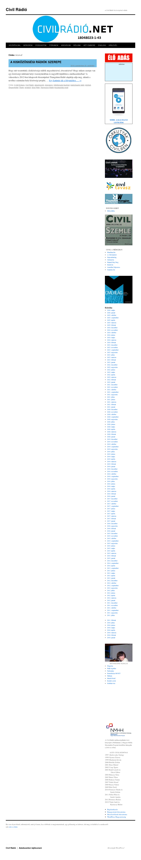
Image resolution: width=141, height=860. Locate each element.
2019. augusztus (112, 449)
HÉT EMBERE (89, 45)
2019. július (111, 451)
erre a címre (13, 827)
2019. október (111, 444)
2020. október (111, 414)
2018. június (111, 484)
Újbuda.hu (110, 260)
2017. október (111, 503)
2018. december (112, 469)
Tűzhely (109, 676)
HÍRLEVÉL (113, 45)
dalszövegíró (39, 85)
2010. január (111, 637)
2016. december (112, 523)
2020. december (112, 409)
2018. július (111, 481)
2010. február (111, 635)
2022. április (111, 375)
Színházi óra (111, 683)
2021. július (111, 397)
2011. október (111, 608)
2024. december (112, 327)
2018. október (111, 474)
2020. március (111, 432)
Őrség (21, 87)
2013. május (111, 573)
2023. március (111, 357)
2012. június (111, 593)
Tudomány (110, 671)
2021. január (111, 407)
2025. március (111, 322)
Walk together (111, 668)
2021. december (112, 384)
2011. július (111, 615)
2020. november (112, 412)
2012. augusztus (112, 588)
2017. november (112, 501)
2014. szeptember (113, 563)
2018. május (111, 486)
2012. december (112, 580)
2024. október (111, 332)
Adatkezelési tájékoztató (30, 847)
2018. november (112, 471)
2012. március (111, 598)
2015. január (111, 558)
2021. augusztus (112, 394)
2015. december (112, 533)
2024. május (111, 337)
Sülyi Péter (36, 87)
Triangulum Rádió (47, 87)
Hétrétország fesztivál (62, 85)
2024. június (111, 335)
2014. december (112, 561)
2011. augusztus (112, 613)
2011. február (111, 620)
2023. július (111, 355)
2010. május (111, 627)
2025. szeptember (113, 317)
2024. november (112, 330)
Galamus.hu (111, 270)
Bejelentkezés (112, 809)
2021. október (111, 389)
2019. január (111, 466)
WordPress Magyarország (116, 817)
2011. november (112, 605)
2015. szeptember (113, 541)
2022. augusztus (112, 367)
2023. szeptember (113, 350)
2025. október (111, 315)
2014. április (111, 565)
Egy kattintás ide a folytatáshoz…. (65, 80)
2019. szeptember (113, 446)
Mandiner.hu (111, 252)
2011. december (112, 603)
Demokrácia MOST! (114, 673)
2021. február (111, 404)
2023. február (111, 360)
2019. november (112, 441)
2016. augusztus (112, 526)
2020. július (111, 422)
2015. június (111, 546)
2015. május (111, 548)
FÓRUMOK (53, 45)
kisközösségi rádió (77, 85)
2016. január (111, 531)
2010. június (111, 625)
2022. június (111, 370)
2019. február (111, 464)
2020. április (111, 429)
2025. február (111, 325)
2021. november (112, 387)
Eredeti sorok (111, 681)
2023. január (111, 362)
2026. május (111, 310)
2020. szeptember (113, 417)
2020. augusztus (112, 419)
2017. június (111, 508)
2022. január (111, 382)
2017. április (111, 513)
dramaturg (49, 85)
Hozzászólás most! (61, 87)
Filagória (110, 666)
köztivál (88, 85)
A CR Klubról (111, 255)
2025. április (111, 320)
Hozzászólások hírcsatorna (117, 814)
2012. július (111, 590)
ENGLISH (102, 45)
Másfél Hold (111, 678)
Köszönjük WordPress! (116, 848)
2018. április (111, 489)
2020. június (111, 424)
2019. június (111, 454)
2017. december (112, 499)
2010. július (111, 623)
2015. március (111, 553)
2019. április (111, 459)
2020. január (111, 437)
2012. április (111, 595)
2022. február (111, 379)
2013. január (111, 578)
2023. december (112, 345)
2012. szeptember (113, 585)
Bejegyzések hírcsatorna (116, 812)
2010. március (111, 632)
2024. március (111, 340)
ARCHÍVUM (66, 45)
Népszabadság (111, 257)
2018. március (111, 491)
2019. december (112, 439)
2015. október (111, 538)
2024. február (111, 342)
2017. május (111, 511)
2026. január (111, 313)
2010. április (111, 630)
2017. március (111, 516)
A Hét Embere (19, 85)
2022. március (111, 377)
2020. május (111, 427)
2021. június (111, 399)
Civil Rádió (16, 9)
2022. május (111, 372)
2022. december (112, 365)
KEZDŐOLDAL (15, 45)
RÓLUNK (77, 45)
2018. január (111, 496)
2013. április (111, 575)
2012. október (111, 583)
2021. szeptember (113, 392)
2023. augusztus (112, 352)
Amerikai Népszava (113, 267)
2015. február (111, 556)
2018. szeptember (113, 476)
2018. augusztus (112, 479)
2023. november (112, 347)
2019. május (111, 456)
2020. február (111, 434)
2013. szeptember (113, 568)
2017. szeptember (113, 506)
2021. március (111, 402)
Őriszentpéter (13, 87)
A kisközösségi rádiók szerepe (35, 62)
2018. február (111, 494)
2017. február (111, 518)
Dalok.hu (110, 265)
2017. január (111, 521)
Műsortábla (111, 211)
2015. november (112, 536)
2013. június (111, 570)
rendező (28, 87)
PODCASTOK (41, 45)
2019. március (111, 461)
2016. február (111, 528)
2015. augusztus (112, 543)
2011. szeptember (113, 610)
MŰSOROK (28, 45)
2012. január (111, 600)
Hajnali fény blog (112, 262)
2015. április (111, 551)
